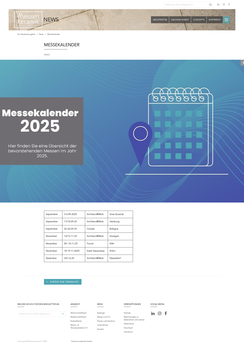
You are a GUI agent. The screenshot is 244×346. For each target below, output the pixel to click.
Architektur (160, 19)
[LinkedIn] (218, 4)
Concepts (198, 19)
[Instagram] (224, 4)
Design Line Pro (103, 317)
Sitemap (127, 313)
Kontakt (100, 329)
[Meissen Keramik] (28, 19)
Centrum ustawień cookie (81, 341)
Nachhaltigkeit (180, 19)
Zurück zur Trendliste (64, 281)
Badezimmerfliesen (78, 317)
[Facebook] (229, 4)
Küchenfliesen (76, 321)
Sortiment (215, 19)
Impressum (128, 332)
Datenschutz (129, 324)
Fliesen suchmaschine (106, 321)
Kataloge (101, 313)
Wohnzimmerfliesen (79, 313)
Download (128, 328)
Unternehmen (102, 325)
